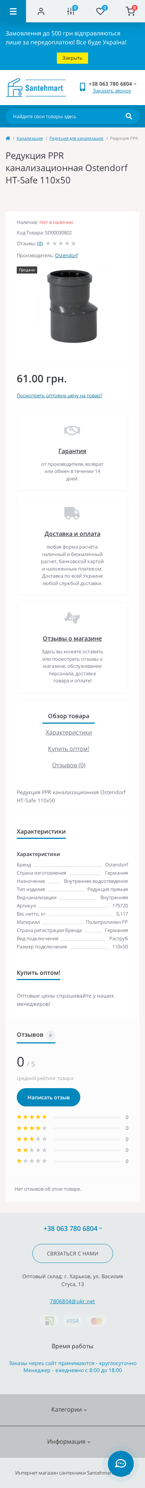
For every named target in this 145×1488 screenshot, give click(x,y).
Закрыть (72, 57)
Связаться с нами (73, 1253)
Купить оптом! (68, 749)
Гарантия (72, 451)
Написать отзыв (49, 1097)
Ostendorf (66, 255)
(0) (40, 243)
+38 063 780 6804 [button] (70, 1228)
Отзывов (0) (69, 765)
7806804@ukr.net (72, 1301)
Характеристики (69, 732)
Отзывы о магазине (72, 638)
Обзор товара (68, 716)
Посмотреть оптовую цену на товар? (59, 395)
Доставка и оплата (72, 534)
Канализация (30, 138)
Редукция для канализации (76, 138)
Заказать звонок (112, 90)
